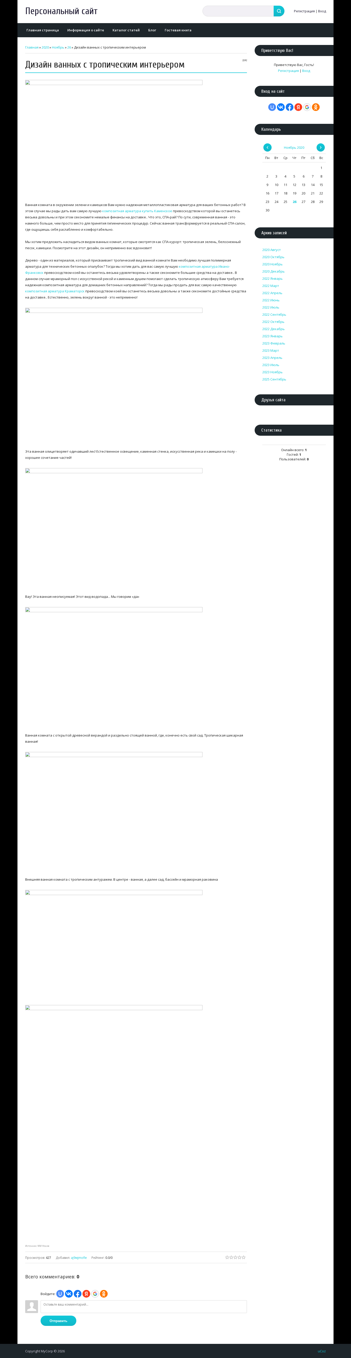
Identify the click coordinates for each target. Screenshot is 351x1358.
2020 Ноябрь (272, 264)
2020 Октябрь (273, 257)
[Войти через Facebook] (77, 1294)
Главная (32, 47)
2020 (45, 47)
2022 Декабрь (273, 329)
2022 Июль (270, 307)
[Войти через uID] (60, 1294)
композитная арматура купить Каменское (137, 211)
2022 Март (270, 285)
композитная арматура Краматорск (55, 291)
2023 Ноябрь (272, 372)
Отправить (58, 1321)
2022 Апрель (272, 293)
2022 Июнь (271, 300)
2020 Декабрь (273, 271)
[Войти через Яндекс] (86, 1294)
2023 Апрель (272, 357)
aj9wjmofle (79, 1257)
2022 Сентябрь (274, 314)
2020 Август (271, 249)
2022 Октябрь (273, 321)
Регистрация (304, 11)
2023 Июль (270, 364)
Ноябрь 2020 (294, 147)
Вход (322, 11)
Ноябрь (58, 47)
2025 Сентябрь (274, 379)
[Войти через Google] (95, 1294)
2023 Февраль (273, 343)
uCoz (322, 1351)
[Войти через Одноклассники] (104, 1294)
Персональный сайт (61, 11)
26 (69, 47)
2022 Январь (272, 278)
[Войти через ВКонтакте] (69, 1294)
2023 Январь (272, 336)
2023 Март (270, 350)
